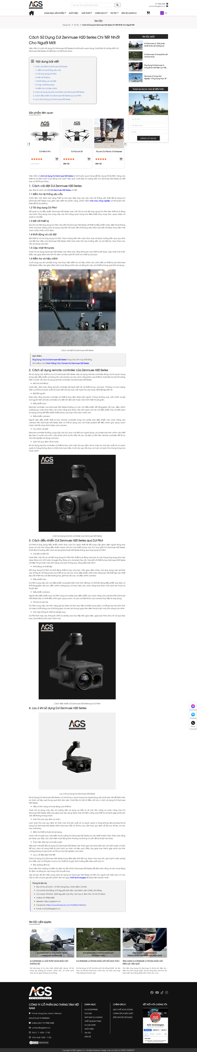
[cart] (148, 13)
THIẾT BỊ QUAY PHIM (93, 1021)
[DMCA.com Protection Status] (39, 1042)
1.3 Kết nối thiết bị (42, 77)
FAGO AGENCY (128, 1050)
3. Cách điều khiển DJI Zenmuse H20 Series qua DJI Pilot (57, 95)
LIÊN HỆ (88, 1036)
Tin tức (76, 25)
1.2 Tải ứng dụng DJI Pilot (45, 73)
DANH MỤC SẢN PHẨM (54, 13)
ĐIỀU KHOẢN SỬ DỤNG (123, 1017)
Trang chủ (66, 25)
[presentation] (29, 143)
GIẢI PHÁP (86, 13)
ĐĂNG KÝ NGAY (148, 138)
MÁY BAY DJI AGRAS (93, 1017)
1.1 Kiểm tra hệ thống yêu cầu (48, 70)
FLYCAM (88, 1013)
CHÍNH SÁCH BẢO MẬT (123, 1013)
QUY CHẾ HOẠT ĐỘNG (123, 1009)
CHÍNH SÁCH (100, 13)
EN (166, 13)
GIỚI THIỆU (73, 13)
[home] (36, 5)
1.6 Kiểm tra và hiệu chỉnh (46, 88)
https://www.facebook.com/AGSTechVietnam (66, 905)
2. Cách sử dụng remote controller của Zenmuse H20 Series (58, 92)
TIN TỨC (113, 13)
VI (162, 13)
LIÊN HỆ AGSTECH (129, 13)
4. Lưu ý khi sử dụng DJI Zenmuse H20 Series (51, 99)
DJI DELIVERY (90, 1025)
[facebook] (152, 993)
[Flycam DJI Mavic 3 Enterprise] (109, 133)
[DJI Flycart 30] (77, 133)
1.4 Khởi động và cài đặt (45, 81)
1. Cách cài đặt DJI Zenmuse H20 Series (50, 66)
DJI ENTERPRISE (91, 1009)
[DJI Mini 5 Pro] (45, 133)
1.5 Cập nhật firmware (44, 84)
